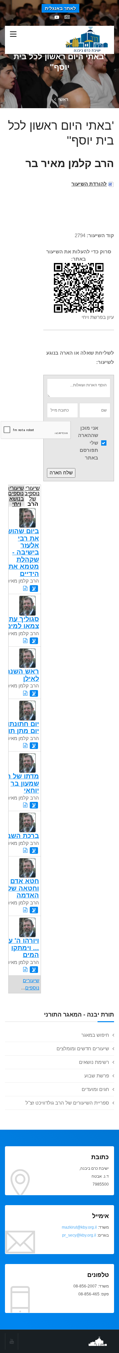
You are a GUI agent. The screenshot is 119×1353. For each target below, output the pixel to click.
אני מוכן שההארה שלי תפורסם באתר (88, 442)
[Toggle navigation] (13, 34)
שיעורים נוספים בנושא (16, 495)
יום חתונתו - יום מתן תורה (19, 727)
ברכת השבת (20, 835)
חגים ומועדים (95, 1089)
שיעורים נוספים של (32, 495)
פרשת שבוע (96, 1075)
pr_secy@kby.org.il (79, 1235)
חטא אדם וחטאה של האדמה (23, 888)
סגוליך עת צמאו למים (22, 622)
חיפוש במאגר (95, 1035)
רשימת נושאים (94, 1062)
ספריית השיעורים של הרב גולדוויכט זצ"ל (67, 1103)
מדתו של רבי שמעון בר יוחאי (20, 783)
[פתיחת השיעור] (25, 588)
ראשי (63, 99)
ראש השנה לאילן (22, 675)
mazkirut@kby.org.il (79, 1227)
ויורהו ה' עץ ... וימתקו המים (22, 947)
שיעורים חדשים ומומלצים (83, 1048)
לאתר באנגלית (60, 8)
